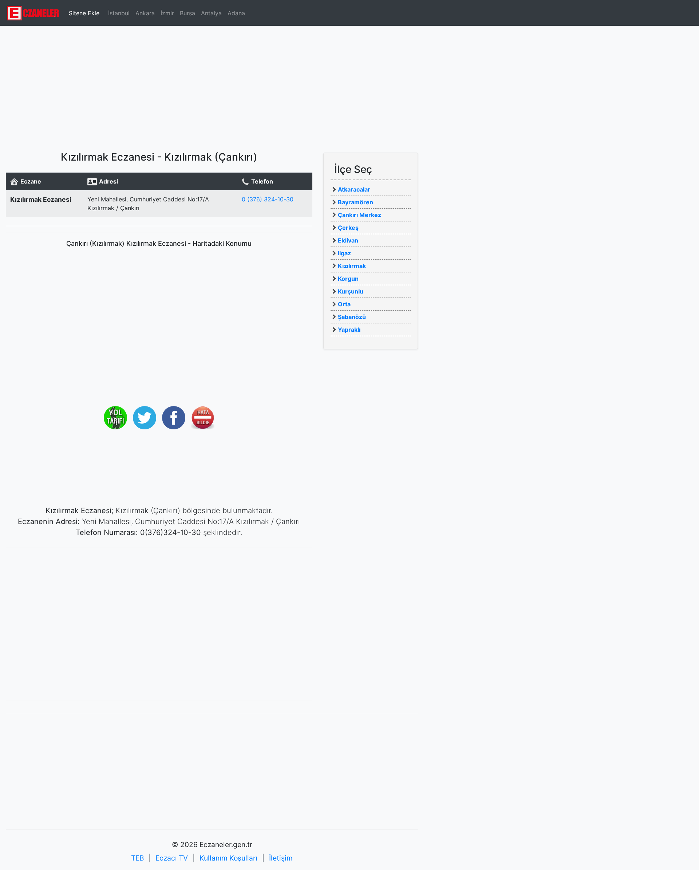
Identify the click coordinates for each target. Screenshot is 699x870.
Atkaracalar (354, 189)
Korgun (348, 278)
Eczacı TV (171, 858)
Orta (344, 304)
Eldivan (348, 240)
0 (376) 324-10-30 (267, 199)
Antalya (211, 13)
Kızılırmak (352, 265)
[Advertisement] (349, 86)
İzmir (167, 13)
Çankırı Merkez (359, 215)
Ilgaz (344, 253)
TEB (137, 858)
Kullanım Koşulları (228, 858)
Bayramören (355, 202)
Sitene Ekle (84, 13)
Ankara (145, 13)
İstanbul (119, 13)
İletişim (281, 858)
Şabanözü (352, 316)
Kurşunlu (350, 291)
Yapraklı (349, 329)
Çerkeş (348, 227)
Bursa (187, 13)
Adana (236, 13)
